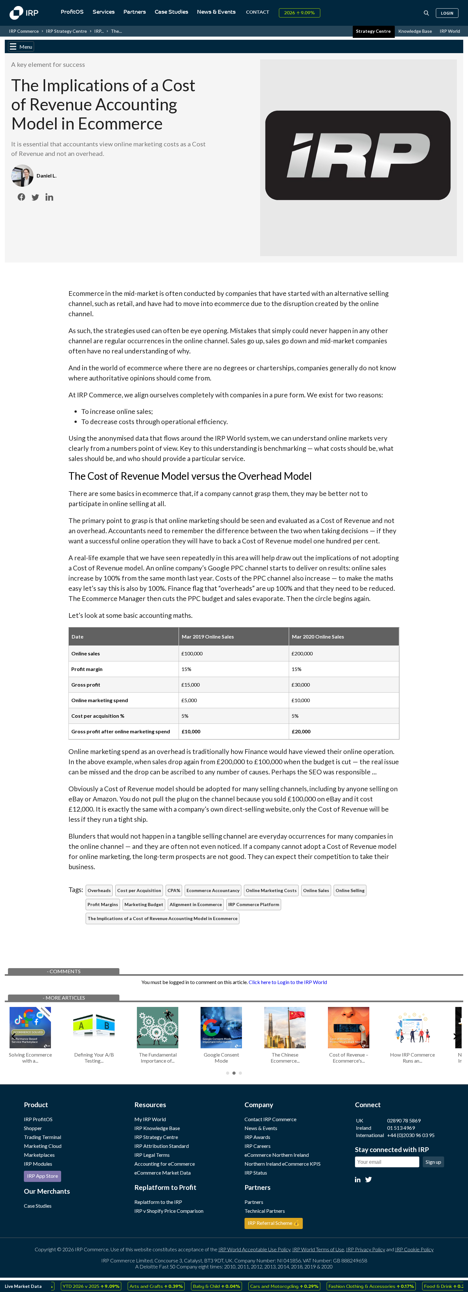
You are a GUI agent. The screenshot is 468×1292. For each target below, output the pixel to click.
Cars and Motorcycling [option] (270, 1285)
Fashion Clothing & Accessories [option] (356, 1285)
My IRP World (150, 1119)
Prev (13, 1035)
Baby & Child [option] (201, 1285)
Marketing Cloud (42, 1146)
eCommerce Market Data (162, 1173)
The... (116, 31)
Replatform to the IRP (158, 1202)
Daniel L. (47, 175)
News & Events (216, 12)
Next (455, 1035)
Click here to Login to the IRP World (288, 982)
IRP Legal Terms (152, 1155)
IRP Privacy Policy (365, 1249)
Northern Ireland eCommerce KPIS (283, 1164)
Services (104, 12)
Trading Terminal (42, 1137)
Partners (135, 12)
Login (447, 13)
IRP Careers (258, 1146)
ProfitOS (72, 12)
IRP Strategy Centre (66, 31)
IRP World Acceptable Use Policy (254, 1249)
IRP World (450, 31)
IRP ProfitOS (38, 1119)
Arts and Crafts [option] (141, 1285)
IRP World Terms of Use (318, 1249)
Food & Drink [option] (433, 1285)
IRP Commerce (24, 31)
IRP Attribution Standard (161, 1146)
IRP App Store (42, 1176)
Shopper (33, 1128)
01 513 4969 (401, 1128)
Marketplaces (39, 1155)
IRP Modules (38, 1164)
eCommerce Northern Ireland (277, 1155)
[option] (76, 1286)
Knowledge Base (415, 31)
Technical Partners (265, 1211)
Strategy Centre (374, 31)
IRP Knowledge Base (157, 1128)
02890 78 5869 (404, 1120)
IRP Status (256, 1173)
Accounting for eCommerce (164, 1164)
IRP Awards (257, 1137)
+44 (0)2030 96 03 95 (411, 1135)
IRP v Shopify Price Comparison (168, 1211)
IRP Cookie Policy (414, 1249)
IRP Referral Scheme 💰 (274, 1223)
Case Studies (171, 12)
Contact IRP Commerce (270, 1119)
